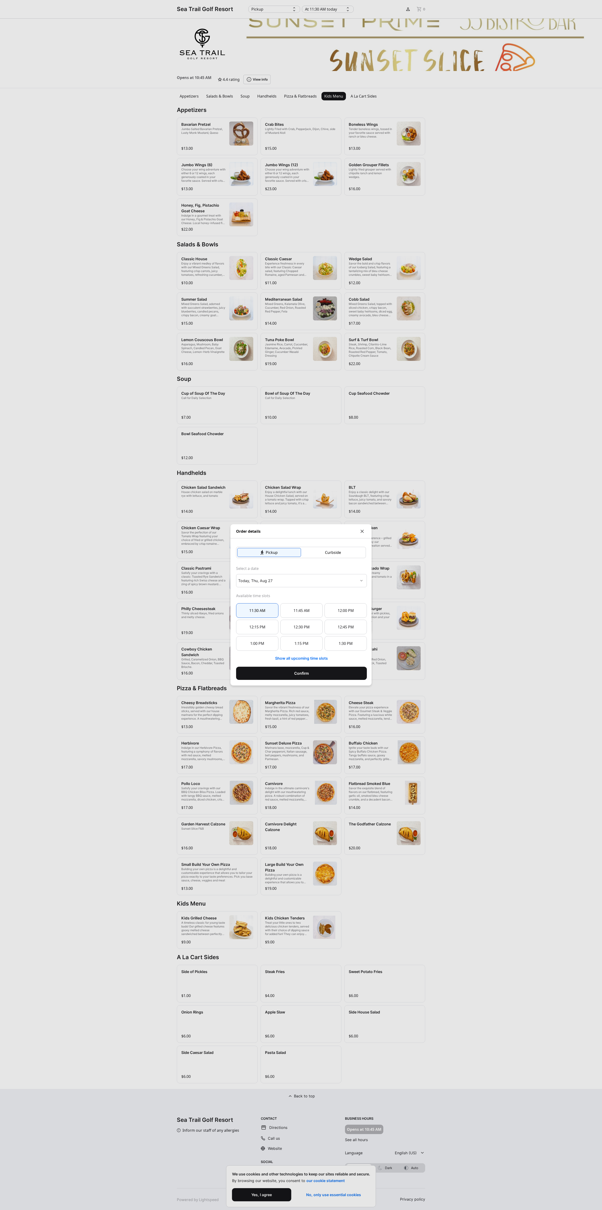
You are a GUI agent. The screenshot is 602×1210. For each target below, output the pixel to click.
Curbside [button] (333, 552)
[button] (269, 552)
